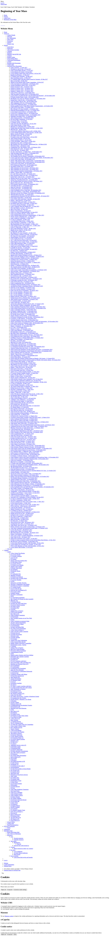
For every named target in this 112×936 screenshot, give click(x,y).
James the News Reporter (17, 670)
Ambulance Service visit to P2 (18, 745)
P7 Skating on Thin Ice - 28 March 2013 (20, 510)
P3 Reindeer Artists (15, 746)
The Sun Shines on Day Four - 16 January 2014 (22, 439)
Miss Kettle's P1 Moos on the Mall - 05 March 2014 (23, 420)
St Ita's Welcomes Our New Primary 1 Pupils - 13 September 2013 (27, 484)
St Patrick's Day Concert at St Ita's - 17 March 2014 (23, 416)
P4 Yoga (12, 788)
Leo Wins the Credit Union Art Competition (21, 724)
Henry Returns (14, 720)
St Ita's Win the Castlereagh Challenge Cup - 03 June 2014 (25, 380)
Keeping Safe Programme (14, 63)
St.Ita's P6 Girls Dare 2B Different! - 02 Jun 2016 (23, 123)
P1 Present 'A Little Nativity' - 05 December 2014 (23, 318)
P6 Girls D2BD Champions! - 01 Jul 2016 (21, 119)
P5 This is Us (13, 742)
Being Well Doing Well (13, 832)
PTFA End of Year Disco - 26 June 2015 (20, 197)
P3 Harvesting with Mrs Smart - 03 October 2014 (23, 345)
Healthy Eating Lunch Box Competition (20, 643)
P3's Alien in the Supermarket (18, 628)
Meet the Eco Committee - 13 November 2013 (22, 461)
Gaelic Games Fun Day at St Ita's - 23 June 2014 (23, 365)
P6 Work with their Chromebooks (19, 751)
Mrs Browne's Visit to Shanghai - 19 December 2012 (24, 541)
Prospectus (10, 41)
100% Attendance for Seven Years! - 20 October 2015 (24, 168)
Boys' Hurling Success (16, 727)
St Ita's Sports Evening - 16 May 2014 (20, 391)
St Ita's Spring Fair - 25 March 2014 (19, 414)
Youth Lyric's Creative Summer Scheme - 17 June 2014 (24, 371)
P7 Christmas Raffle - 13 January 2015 (20, 301)
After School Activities (13, 50)
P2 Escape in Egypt (15, 690)
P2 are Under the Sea (15, 588)
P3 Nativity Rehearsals (16, 749)
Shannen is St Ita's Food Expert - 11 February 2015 (23, 277)
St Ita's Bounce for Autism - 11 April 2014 (21, 401)
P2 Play (12, 581)
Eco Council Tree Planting (17, 732)
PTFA (8, 828)
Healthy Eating (11, 57)
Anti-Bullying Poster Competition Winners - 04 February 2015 (26, 286)
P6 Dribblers (13, 712)
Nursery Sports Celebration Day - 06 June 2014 (22, 377)
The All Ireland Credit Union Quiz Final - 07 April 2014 (25, 405)
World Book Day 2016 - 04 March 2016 (20, 143)
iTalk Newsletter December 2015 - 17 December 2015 (24, 153)
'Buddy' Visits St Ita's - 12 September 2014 (21, 354)
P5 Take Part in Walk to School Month (20, 769)
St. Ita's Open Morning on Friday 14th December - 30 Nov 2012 (27, 543)
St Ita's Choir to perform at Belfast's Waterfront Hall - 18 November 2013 (29, 458)
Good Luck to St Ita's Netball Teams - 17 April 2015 (24, 246)
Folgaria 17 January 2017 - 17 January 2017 (21, 91)
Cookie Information (9, 864)
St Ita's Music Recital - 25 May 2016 (19, 125)
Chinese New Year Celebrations (18, 640)
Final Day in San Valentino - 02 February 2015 (22, 287)
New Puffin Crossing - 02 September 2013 (21, 488)
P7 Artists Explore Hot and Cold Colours (21, 687)
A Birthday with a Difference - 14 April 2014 (22, 399)
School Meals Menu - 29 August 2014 (20, 357)
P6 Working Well (14, 816)
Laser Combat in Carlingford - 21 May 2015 (21, 218)
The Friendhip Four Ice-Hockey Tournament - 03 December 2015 (27, 156)
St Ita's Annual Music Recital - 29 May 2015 (22, 213)
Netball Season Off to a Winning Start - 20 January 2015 (25, 298)
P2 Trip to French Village (17, 624)
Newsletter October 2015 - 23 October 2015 (21, 166)
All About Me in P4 (15, 817)
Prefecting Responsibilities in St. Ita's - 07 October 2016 (24, 110)
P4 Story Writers (14, 702)
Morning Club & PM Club (14, 54)
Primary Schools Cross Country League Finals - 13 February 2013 (27, 526)
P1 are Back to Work (15, 717)
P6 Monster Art (14, 764)
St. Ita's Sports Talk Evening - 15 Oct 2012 (21, 547)
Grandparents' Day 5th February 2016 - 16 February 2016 (25, 147)
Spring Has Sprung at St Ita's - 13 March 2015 (22, 261)
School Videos (11, 822)
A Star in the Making (15, 730)
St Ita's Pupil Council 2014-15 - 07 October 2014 (23, 343)
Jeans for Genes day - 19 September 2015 (21, 187)
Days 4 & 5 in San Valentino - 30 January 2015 (22, 289)
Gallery (9, 551)
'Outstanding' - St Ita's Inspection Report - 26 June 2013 (24, 491)
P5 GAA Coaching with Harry (18, 661)
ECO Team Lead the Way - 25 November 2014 (22, 324)
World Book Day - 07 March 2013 (19, 518)
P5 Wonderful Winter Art (16, 737)
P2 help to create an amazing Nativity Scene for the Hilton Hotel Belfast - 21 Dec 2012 (33, 540)
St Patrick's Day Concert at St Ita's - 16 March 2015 (23, 259)
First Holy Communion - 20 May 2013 (20, 500)
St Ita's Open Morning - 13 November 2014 (21, 330)
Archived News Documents (14, 66)
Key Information (11, 38)
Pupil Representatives (12, 825)
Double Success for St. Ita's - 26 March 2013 (22, 513)
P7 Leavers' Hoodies (15, 580)
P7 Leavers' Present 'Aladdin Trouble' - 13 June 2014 (24, 373)
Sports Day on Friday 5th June (18, 582)
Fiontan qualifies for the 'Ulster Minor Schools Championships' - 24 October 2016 (31, 106)
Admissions (7, 829)
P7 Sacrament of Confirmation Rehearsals (21, 671)
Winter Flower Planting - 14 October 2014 (21, 339)
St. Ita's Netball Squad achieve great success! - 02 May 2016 (26, 132)
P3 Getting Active (15, 714)
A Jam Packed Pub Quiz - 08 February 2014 (21, 429)
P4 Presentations (14, 767)
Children (6, 550)
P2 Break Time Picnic (16, 568)
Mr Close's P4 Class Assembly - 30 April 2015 (22, 236)
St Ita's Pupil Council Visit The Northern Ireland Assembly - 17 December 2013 (31, 448)
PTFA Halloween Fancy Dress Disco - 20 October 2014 (25, 336)
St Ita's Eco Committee (16, 792)
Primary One (10, 44)
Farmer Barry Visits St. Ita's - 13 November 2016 (23, 100)
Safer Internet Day (15, 677)
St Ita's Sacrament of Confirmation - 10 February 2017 (24, 83)
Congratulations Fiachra (16, 652)
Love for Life (13, 557)
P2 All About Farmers (16, 783)
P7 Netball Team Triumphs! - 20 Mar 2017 (21, 76)
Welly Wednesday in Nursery (18, 689)
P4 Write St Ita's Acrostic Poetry (18, 578)
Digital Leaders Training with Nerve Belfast (21, 655)
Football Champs (14, 593)
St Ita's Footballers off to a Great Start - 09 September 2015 (25, 190)
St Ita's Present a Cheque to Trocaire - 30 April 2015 (23, 234)
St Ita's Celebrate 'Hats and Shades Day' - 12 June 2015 (24, 206)
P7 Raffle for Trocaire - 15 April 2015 (20, 247)
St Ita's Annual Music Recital (17, 642)
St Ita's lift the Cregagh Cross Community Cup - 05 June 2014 (26, 379)
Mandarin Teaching (15, 575)
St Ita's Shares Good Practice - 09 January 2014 (22, 444)
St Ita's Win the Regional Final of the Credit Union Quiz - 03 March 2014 (29, 422)
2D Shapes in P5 (14, 819)
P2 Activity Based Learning (17, 739)
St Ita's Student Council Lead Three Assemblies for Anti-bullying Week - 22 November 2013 (34, 457)
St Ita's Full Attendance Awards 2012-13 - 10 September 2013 (26, 485)
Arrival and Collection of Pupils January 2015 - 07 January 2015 (27, 303)
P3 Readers (13, 701)
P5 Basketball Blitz (15, 748)
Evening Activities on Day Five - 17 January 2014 (23, 438)
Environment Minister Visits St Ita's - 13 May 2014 (23, 395)
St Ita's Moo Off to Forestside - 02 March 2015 (22, 268)
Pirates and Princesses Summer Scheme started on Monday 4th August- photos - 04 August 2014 (35, 360)
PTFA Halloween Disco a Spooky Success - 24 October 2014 (26, 334)
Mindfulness (17, 842)
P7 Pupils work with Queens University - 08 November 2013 (26, 463)
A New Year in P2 (15, 718)
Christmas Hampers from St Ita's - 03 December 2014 (24, 320)
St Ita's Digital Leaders (16, 794)
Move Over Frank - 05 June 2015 (19, 209)
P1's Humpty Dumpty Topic (17, 810)
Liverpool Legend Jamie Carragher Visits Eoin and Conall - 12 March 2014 (30, 417)
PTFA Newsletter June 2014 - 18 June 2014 (21, 370)
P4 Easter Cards (14, 636)
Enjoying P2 (13, 813)
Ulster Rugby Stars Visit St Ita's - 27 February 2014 (23, 423)
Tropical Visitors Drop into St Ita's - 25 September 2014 (24, 348)
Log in (2, 3)
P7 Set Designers (14, 625)
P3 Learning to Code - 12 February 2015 (21, 275)
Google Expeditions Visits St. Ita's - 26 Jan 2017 (23, 85)
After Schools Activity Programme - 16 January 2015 (24, 299)
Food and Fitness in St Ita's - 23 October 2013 (22, 469)
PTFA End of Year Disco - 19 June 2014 (20, 368)
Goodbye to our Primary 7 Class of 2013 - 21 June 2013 (25, 492)
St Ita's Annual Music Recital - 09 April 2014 (22, 402)
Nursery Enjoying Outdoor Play (18, 560)
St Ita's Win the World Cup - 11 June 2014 (21, 374)
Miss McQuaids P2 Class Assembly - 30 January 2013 (24, 532)
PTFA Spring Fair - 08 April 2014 (19, 404)
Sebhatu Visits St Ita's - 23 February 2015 (21, 272)
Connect (12, 847)
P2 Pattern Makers (15, 805)
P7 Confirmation (14, 667)
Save (15, 934)
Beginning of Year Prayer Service (19, 774)
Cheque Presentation (15, 678)
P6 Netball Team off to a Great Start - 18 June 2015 (23, 203)
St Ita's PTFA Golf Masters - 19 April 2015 (21, 244)
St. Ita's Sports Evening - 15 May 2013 (20, 503)
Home (5, 15)
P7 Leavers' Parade (15, 554)
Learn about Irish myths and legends (23, 857)
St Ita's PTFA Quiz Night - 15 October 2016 (21, 107)
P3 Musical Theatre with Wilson (18, 674)
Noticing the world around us (21, 845)
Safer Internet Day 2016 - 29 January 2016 (21, 148)
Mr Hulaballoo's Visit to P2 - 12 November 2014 (23, 332)
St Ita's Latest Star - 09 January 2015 (19, 302)
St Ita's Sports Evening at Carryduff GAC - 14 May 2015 (25, 225)
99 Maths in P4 (14, 740)
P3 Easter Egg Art (15, 633)
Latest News (7, 18)
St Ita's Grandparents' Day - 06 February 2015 (22, 283)
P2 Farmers (13, 559)
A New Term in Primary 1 (17, 630)
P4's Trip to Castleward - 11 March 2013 (20, 516)
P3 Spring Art (14, 659)
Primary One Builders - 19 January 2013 (20, 534)
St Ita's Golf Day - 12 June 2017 (18, 67)
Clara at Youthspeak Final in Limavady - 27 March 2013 (25, 512)
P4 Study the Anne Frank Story (18, 603)
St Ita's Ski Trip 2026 (15, 695)
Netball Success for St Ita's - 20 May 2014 (21, 388)
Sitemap (6, 863)
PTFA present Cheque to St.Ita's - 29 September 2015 (24, 184)
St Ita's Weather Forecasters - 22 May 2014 (21, 385)
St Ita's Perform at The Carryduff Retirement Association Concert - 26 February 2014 (32, 425)
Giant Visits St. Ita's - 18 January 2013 (20, 537)
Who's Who (10, 39)
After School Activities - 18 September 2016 (21, 117)
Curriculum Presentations (13, 60)
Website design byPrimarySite (12, 870)
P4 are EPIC (13, 758)
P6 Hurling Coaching (16, 683)
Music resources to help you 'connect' (23, 848)
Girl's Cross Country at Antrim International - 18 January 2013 (26, 535)
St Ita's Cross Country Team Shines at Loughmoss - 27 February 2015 (28, 269)
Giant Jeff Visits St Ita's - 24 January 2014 (21, 435)
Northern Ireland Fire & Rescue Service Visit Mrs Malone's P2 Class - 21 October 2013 (33, 470)
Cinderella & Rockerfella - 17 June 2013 (20, 494)
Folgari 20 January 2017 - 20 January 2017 (21, 86)
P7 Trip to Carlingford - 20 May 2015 (20, 219)
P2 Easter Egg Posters (16, 634)
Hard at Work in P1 (15, 757)
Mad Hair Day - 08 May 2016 (18, 129)
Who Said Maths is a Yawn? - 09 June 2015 (21, 207)
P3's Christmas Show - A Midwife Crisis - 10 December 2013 (26, 451)
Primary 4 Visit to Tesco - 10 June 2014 (20, 376)
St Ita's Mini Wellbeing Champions (19, 789)
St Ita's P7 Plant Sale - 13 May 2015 (19, 227)
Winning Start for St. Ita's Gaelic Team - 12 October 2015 (25, 178)
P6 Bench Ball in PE (15, 704)
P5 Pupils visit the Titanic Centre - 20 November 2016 (24, 97)
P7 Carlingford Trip (15, 574)
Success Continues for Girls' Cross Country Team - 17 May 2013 (27, 501)
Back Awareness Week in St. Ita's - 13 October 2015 (24, 175)
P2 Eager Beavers (15, 786)
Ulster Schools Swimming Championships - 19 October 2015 (26, 171)
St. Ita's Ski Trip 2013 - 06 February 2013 (21, 529)
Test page (9, 549)
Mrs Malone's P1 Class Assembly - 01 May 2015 (23, 233)
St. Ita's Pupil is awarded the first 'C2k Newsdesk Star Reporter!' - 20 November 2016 (32, 95)
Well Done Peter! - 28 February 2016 (20, 145)
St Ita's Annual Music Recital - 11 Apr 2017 (21, 70)
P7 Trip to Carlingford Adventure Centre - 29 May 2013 (25, 498)
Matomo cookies (9, 916)
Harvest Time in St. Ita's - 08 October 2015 (21, 182)
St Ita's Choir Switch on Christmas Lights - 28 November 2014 (26, 323)
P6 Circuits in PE (14, 770)
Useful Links (10, 64)
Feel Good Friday (15, 791)
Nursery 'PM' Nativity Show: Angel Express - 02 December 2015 (27, 160)
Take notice (13, 841)
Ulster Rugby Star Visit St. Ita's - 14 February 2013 (23, 525)
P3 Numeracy (14, 754)
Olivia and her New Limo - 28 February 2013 (22, 522)
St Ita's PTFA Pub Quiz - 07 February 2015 (21, 281)
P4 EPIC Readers (15, 807)
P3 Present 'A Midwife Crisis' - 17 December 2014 (23, 311)
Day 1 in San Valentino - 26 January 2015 (21, 295)
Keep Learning (14, 856)
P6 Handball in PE (15, 706)
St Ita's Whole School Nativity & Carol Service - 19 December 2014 (28, 308)
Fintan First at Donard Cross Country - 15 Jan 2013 (23, 538)
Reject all (3, 889)
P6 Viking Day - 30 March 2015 (18, 250)
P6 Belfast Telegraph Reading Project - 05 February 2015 (25, 284)
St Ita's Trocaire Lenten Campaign (19, 631)
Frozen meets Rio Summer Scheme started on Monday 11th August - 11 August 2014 (32, 358)
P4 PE (12, 653)
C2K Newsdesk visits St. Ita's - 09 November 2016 (23, 101)
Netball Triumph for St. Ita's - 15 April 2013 (21, 509)
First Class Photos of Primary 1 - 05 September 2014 (24, 355)
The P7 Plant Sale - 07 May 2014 (19, 396)
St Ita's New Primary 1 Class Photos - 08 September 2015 (25, 191)
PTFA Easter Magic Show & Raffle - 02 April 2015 (23, 249)
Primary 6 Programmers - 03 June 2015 (20, 210)
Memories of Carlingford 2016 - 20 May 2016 (22, 126)
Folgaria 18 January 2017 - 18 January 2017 (21, 89)
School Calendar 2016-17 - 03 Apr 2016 (20, 140)
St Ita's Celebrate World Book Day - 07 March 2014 (23, 419)
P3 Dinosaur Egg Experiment (18, 668)
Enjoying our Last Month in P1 (18, 590)
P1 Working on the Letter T (17, 766)
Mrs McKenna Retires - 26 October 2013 (21, 466)
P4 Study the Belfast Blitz (17, 627)
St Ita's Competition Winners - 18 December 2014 (23, 309)
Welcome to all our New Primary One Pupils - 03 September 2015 (27, 193)
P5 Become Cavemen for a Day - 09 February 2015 (23, 280)
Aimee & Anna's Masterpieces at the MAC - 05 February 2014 (26, 430)
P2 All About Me (14, 801)
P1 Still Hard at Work (16, 562)
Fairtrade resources (19, 839)
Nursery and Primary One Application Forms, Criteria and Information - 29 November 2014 (34, 321)
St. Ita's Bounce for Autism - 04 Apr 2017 (21, 72)
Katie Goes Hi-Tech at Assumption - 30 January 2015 (24, 290)
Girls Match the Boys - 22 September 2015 (21, 185)
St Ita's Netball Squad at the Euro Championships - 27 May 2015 (27, 215)
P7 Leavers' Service (15, 563)
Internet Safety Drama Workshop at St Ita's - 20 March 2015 (26, 255)
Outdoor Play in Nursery (16, 611)
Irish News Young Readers (17, 649)
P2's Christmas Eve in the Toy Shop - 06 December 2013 (25, 454)
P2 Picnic (12, 609)
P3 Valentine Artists (15, 680)
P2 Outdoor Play (14, 608)
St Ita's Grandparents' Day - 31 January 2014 (22, 433)
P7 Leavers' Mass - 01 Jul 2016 (18, 120)
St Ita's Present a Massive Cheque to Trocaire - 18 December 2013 (27, 447)
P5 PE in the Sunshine (16, 612)
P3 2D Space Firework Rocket (18, 800)
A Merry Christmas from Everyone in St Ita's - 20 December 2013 (27, 445)
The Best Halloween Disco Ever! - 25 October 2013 (24, 467)
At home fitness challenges (21, 853)
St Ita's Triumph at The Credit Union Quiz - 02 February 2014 (26, 432)
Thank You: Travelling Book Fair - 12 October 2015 (24, 179)
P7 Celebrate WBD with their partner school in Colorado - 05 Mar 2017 (29, 79)
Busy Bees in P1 (14, 613)
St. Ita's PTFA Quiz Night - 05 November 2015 (22, 163)
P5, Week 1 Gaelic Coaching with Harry (20, 686)
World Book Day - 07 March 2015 (19, 264)
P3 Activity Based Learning (17, 605)
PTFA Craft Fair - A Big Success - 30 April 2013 (23, 506)
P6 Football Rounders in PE (17, 761)
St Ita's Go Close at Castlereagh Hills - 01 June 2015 (24, 212)
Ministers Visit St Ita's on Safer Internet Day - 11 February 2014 (26, 427)
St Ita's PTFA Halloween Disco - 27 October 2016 (23, 104)
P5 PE (12, 709)
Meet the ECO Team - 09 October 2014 (20, 342)
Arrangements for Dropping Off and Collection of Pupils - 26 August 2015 (29, 196)
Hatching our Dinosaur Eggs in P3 (19, 664)
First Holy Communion (16, 594)
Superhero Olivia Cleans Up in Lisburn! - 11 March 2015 (25, 262)
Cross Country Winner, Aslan (18, 726)
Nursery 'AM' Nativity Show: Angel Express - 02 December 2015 (27, 162)
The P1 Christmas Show (16, 723)
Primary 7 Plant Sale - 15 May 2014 (19, 392)
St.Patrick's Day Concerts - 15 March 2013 (21, 515)
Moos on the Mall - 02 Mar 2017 (18, 81)
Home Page (4, 4)
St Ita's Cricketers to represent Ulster (19, 621)
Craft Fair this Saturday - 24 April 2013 (20, 507)
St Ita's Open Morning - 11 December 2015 (21, 154)
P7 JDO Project (14, 763)
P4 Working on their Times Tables (19, 715)
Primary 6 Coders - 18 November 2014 (20, 329)
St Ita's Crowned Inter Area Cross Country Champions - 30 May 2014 (28, 382)
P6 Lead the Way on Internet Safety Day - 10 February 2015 (26, 278)
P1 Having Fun (14, 673)
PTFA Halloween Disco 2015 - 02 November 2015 (23, 165)
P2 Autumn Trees (15, 771)
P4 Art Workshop (15, 665)
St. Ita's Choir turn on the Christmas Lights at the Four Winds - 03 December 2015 (31, 157)
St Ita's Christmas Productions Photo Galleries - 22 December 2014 (27, 306)
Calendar (9, 51)
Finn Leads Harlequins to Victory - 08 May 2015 (23, 228)
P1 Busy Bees (14, 782)
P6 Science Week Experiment (18, 650)
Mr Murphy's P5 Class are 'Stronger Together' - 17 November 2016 (27, 98)
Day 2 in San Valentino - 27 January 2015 (21, 293)
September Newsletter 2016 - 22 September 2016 (23, 116)
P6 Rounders (13, 785)
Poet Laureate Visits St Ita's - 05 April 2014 (21, 408)
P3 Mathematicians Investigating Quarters (21, 705)
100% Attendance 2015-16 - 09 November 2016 (23, 103)
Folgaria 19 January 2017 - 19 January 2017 (21, 88)
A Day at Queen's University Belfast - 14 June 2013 (23, 495)
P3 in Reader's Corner (16, 692)
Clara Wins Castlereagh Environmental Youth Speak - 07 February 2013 (29, 528)
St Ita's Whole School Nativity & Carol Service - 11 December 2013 (28, 450)
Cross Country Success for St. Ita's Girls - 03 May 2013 (24, 504)
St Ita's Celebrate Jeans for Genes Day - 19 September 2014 (25, 352)
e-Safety (9, 61)
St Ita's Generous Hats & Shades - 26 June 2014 (22, 363)
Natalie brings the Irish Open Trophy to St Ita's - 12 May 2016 (26, 128)
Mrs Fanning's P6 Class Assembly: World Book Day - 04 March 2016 (28, 144)
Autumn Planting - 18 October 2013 (19, 472)
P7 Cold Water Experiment (17, 597)
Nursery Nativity (14, 729)
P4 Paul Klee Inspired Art (17, 675)
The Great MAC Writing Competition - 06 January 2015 (25, 305)
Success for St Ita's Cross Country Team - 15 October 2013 (25, 473)
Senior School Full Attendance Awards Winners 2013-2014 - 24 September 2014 (31, 349)
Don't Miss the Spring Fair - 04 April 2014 (21, 410)
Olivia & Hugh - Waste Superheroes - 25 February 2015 (25, 271)
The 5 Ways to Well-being (14, 833)
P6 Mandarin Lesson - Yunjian (18, 644)
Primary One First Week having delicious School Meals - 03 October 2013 (29, 476)
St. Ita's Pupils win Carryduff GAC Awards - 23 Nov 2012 (25, 544)
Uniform (9, 55)
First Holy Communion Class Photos (20, 584)
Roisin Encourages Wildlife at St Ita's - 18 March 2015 (24, 258)
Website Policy (8, 866)
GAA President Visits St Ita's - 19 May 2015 (21, 221)
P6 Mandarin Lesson (15, 780)
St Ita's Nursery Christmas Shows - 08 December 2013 (24, 453)
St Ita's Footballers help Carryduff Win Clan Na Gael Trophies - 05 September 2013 (32, 487)
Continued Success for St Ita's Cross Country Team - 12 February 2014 (28, 426)
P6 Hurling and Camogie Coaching (19, 656)
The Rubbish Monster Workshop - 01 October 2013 (23, 478)
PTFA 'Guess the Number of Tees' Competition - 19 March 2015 (27, 256)
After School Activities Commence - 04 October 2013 (24, 475)
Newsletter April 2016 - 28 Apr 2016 (20, 135)
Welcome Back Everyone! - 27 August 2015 (21, 194)
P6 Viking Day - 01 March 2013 (18, 520)
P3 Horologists (14, 616)
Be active (12, 850)
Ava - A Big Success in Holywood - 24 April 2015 (23, 240)
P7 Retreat (13, 646)
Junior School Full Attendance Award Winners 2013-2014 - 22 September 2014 (31, 351)
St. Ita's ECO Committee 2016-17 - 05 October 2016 (24, 113)
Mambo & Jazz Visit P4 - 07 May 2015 (20, 230)
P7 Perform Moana (15, 602)
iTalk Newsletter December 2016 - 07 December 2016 (24, 94)
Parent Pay (10, 48)
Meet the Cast (14, 600)
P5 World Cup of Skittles (16, 565)
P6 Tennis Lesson (15, 606)
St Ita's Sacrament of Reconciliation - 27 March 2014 (24, 413)
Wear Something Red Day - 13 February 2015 (22, 274)
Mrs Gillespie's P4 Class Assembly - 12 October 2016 (24, 109)
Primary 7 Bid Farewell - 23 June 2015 (20, 200)
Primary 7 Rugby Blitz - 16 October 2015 (21, 172)
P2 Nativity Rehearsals (16, 735)
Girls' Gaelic (13, 776)
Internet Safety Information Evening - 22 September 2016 (25, 114)
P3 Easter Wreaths (15, 637)
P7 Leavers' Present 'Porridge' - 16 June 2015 (22, 205)
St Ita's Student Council (16, 795)
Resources (10, 835)
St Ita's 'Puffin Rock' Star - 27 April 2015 (21, 238)
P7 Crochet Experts (15, 587)
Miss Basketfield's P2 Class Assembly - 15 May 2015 (24, 224)
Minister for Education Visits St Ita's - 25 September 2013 (25, 481)
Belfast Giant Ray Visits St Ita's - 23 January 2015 (23, 296)
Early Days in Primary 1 (16, 811)
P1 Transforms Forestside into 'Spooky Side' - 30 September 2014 (27, 346)
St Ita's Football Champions (17, 615)
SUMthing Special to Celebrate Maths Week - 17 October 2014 (26, 337)
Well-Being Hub (8, 831)
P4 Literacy (13, 684)
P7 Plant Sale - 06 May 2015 (17, 231)
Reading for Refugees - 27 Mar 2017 (20, 75)
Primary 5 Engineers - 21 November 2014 (21, 326)
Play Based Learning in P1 (17, 693)
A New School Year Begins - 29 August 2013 (22, 489)
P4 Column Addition (15, 798)
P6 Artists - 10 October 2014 (17, 340)
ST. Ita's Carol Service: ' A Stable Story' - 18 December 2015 (26, 151)
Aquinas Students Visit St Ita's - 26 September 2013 (23, 479)
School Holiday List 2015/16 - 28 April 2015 (22, 237)
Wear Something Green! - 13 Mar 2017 (20, 78)
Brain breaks (17, 854)
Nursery (9, 42)
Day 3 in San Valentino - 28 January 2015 (21, 292)
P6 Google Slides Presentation (18, 755)
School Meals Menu (12, 58)
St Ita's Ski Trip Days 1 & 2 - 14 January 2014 (22, 442)
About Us (6, 33)
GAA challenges (18, 851)
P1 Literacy (13, 743)
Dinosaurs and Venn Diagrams (18, 708)
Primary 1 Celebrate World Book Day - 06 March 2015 (24, 265)
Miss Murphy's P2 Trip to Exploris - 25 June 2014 (23, 364)
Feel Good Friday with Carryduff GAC (20, 662)
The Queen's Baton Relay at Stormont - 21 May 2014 (24, 386)
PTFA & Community (9, 826)
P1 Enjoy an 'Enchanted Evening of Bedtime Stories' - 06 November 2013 (29, 464)
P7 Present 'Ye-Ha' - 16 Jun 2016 (19, 122)
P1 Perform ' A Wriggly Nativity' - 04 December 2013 (24, 456)
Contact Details (11, 35)
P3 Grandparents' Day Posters (18, 698)
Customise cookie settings (20, 889)
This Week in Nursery (16, 733)
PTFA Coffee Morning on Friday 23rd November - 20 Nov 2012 (27, 546)
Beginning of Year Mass (10, 19)
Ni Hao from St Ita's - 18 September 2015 (21, 188)
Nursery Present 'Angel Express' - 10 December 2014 (24, 315)
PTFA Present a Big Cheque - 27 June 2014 (21, 361)
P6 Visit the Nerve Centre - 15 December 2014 (22, 314)
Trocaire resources (18, 838)
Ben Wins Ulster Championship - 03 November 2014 (24, 333)
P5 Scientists (13, 639)
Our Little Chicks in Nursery (17, 752)
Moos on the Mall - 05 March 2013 (19, 519)
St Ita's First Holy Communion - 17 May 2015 (22, 222)
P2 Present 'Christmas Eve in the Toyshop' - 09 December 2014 (26, 317)
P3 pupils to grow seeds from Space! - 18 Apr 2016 (23, 137)
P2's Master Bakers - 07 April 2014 (19, 407)
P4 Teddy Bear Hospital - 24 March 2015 (21, 253)
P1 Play (12, 572)
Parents (6, 16)
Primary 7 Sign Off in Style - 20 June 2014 (21, 367)
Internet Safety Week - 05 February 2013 (21, 531)
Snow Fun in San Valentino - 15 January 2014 (22, 441)
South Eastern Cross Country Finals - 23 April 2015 (23, 241)
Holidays (9, 52)
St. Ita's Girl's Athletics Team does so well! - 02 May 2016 (25, 131)
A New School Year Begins (17, 553)
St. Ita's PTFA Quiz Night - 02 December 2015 (22, 159)
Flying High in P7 (15, 820)
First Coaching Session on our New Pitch (21, 618)
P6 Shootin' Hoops (15, 571)
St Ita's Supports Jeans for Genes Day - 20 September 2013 (25, 482)
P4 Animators (14, 569)
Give (11, 836)
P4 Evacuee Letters (15, 591)
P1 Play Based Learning (16, 736)
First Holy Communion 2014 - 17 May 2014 (22, 389)
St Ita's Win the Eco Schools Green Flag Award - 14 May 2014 (26, 394)
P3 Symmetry (14, 808)
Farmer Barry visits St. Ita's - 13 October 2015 (22, 176)
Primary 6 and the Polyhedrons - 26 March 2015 (23, 252)
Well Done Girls (14, 773)
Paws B (19, 844)
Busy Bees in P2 (14, 711)
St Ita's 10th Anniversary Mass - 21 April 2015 (22, 243)
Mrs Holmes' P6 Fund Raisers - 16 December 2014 (23, 312)
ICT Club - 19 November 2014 (18, 327)
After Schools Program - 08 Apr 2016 (20, 138)
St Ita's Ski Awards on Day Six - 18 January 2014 (23, 436)
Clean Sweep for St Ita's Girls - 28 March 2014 (22, 411)
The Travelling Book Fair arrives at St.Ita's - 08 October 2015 (26, 181)
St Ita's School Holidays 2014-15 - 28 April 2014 (23, 398)
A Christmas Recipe (15, 721)
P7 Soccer (13, 681)
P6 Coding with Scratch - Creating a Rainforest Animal (24, 696)
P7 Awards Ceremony (16, 556)
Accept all (9, 889)
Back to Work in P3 (15, 814)
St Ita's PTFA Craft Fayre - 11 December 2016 (22, 92)
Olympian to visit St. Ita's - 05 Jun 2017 (20, 69)
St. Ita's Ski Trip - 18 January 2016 (19, 150)
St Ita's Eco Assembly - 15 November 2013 (21, 460)
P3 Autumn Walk (14, 779)
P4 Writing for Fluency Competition (19, 585)
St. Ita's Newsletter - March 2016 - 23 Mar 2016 (22, 141)
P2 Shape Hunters (15, 797)
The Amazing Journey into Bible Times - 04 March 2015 (25, 267)
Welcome (9, 36)
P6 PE (12, 596)
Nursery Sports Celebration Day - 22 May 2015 (22, 216)
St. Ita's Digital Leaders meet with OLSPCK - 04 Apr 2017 (25, 73)
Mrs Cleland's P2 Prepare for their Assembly (21, 599)
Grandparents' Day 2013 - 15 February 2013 (22, 523)
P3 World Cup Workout (16, 577)
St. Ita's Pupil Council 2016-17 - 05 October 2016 (23, 112)
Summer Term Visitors (16, 566)
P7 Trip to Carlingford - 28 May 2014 (20, 383)
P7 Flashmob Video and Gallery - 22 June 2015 (22, 202)
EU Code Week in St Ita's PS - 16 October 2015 (22, 174)
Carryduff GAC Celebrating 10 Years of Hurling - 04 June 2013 (27, 497)
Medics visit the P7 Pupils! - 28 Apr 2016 (21, 134)
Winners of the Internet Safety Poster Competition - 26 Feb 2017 (27, 82)
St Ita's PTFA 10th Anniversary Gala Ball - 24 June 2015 (25, 199)
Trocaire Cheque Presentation (18, 622)
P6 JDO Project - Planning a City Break (20, 699)
